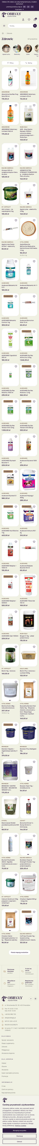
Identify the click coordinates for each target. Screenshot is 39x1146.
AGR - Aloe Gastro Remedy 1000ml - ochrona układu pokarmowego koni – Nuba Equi (27, 133)
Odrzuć (19, 1141)
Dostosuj (20, 1136)
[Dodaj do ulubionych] (16, 70)
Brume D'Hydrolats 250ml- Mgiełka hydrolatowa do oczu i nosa (9, 863)
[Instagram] (35, 999)
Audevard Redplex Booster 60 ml (26, 567)
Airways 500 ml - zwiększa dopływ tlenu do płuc (10, 172)
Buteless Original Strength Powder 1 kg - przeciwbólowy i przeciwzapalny (28, 863)
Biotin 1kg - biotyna (8, 671)
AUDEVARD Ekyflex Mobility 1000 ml (8, 391)
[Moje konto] (23, 19)
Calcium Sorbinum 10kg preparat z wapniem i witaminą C (10, 901)
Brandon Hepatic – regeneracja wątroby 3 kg (9, 751)
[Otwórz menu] (4, 25)
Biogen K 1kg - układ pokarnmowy (27, 637)
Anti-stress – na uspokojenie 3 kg (8, 210)
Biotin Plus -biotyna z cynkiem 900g (27, 672)
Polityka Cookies (20, 1125)
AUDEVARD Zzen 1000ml (10, 636)
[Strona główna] (3, 33)
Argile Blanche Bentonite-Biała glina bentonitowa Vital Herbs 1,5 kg (28, 247)
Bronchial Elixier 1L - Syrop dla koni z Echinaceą (27, 825)
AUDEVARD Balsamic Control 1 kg (9, 321)
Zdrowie (9, 33)
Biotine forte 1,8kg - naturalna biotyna (8, 707)
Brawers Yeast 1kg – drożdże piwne (26, 787)
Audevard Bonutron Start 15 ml (27, 321)
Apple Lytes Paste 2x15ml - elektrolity (8, 245)
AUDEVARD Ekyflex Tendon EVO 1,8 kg (8, 426)
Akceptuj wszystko (19, 1130)
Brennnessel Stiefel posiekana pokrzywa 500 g (10, 825)
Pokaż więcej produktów (19, 952)
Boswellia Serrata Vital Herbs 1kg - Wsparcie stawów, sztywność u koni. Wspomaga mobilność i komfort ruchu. (28, 711)
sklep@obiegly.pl (10, 1018)
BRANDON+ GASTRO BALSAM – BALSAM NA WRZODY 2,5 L (9, 788)
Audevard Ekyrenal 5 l (9, 496)
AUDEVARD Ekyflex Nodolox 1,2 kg (26, 391)
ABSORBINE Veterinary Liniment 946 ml (9, 130)
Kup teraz (18, 9)
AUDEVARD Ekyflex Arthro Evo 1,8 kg (26, 356)
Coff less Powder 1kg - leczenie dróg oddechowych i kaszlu (28, 938)
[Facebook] (31, 999)
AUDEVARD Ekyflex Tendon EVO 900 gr (26, 426)
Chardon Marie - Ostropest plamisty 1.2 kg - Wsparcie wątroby (9, 938)
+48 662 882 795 (10, 1014)
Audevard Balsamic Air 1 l (28, 285)
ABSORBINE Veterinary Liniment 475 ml (27, 95)
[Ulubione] (29, 19)
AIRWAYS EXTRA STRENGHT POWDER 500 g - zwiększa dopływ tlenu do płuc (28, 173)
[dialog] (19, 1121)
